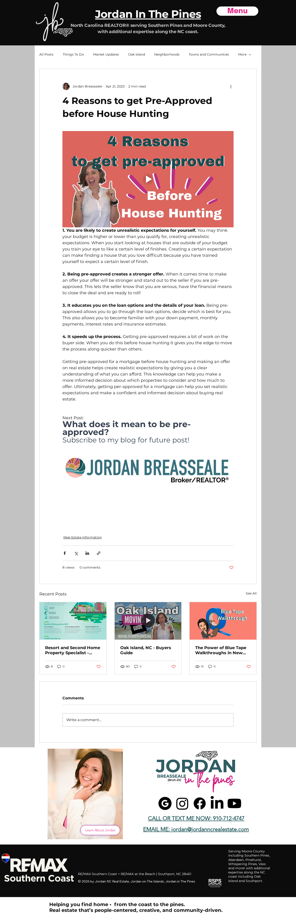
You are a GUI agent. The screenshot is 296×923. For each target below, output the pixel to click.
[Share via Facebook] (64, 553)
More (242, 54)
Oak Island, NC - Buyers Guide (145, 650)
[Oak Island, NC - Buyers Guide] (148, 621)
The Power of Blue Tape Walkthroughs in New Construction (220, 650)
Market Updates (106, 54)
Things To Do (73, 54)
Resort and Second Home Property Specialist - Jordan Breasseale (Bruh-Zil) (72, 650)
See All (251, 593)
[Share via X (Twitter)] (76, 553)
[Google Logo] (165, 803)
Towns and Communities (209, 54)
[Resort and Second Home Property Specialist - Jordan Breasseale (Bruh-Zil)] (73, 621)
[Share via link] (98, 553)
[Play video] (148, 179)
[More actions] (231, 86)
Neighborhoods (166, 54)
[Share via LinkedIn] (87, 553)
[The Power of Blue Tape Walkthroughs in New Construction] (223, 621)
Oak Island (136, 54)
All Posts (46, 54)
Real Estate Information (82, 537)
